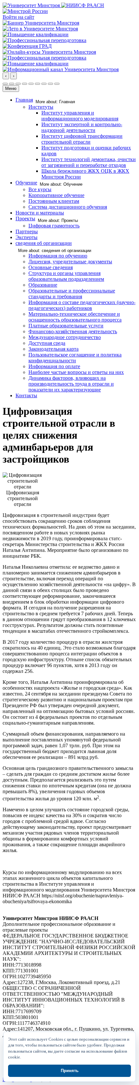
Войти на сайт (18, 17)
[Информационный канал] (61, 69)
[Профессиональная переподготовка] (44, 40)
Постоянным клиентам (53, 201)
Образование (42, 285)
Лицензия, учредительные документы (70, 261)
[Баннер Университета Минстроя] (41, 23)
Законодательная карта (53, 349)
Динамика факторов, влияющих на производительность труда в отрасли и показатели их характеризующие (71, 383)
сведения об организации (44, 243)
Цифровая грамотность (54, 225)
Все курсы (39, 189)
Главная (24, 100)
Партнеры (27, 231)
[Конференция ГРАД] (27, 46)
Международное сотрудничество (64, 337)
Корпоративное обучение (56, 195)
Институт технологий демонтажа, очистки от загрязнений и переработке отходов (88, 162)
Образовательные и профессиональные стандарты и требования (71, 293)
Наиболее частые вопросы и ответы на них (76, 372)
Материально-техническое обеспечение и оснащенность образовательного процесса (75, 317)
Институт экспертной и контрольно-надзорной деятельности (81, 127)
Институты (40, 107)
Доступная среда (46, 343)
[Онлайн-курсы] (49, 52)
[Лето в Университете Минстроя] (40, 28)
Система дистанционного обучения (67, 207)
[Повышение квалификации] (36, 34)
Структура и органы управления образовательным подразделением (66, 276)
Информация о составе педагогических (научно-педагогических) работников (81, 305)
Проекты (25, 218)
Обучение (26, 182)
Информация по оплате (54, 366)
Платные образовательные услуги (65, 325)
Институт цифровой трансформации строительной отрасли (82, 139)
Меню (10, 88)
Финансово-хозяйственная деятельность (72, 331)
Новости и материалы (40, 212)
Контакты (26, 395)
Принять (70, 1070)
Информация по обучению (57, 255)
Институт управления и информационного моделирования (79, 115)
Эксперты (26, 237)
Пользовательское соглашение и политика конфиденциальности (75, 357)
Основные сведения (50, 267)
